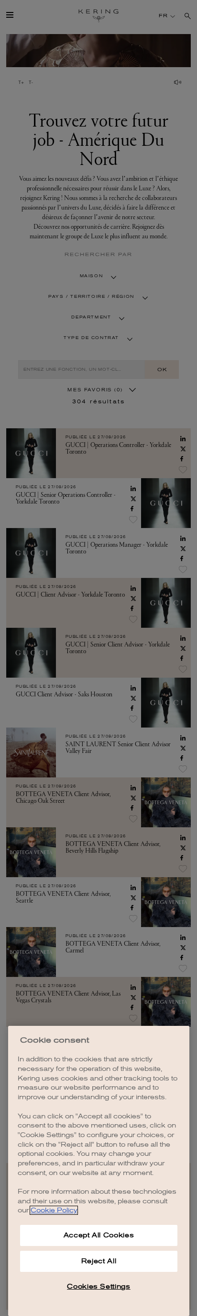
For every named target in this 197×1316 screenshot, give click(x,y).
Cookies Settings (99, 1286)
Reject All (99, 1261)
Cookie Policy (54, 1210)
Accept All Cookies (99, 1235)
